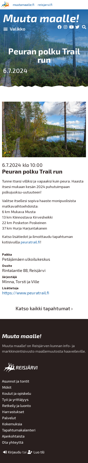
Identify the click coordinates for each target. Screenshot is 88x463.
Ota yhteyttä (12, 442)
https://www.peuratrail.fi (25, 292)
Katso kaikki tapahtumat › (44, 308)
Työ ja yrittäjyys (15, 399)
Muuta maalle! (41, 17)
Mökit (6, 387)
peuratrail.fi (30, 242)
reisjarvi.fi (45, 5)
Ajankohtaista (13, 436)
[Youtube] (71, 27)
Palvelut (9, 418)
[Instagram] (65, 27)
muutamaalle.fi (23, 5)
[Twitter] (77, 27)
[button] (14, 28)
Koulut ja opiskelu (16, 393)
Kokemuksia (12, 424)
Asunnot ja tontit (15, 381)
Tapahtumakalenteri (18, 430)
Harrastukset (13, 411)
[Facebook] (59, 27)
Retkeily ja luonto (16, 405)
